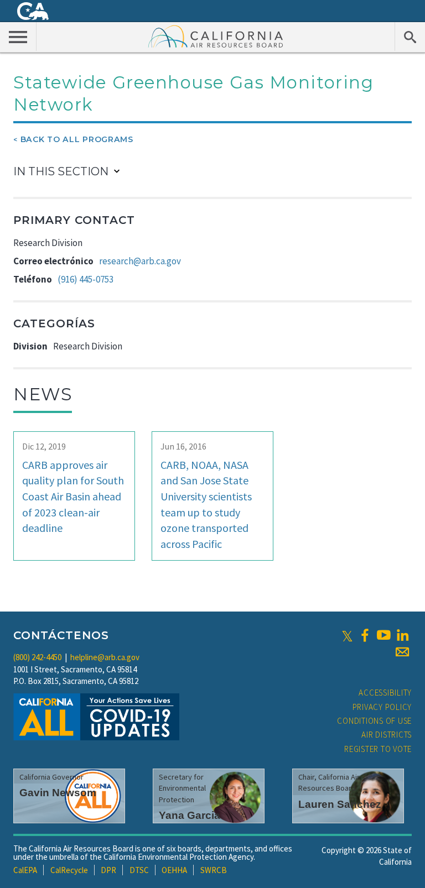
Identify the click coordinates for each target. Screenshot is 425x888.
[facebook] (364, 635)
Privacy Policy (382, 707)
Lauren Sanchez (339, 804)
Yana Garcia (189, 815)
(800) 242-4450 (37, 657)
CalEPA (25, 870)
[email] (402, 652)
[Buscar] (410, 36)
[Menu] (18, 36)
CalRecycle (69, 870)
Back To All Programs (76, 139)
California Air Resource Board (216, 36)
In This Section (60, 171)
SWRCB (213, 870)
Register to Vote (378, 749)
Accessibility (385, 692)
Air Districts (386, 734)
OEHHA (174, 870)
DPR (108, 870)
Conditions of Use (374, 720)
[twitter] (347, 635)
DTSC (139, 870)
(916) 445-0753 (85, 279)
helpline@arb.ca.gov (104, 657)
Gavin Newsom (57, 792)
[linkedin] (402, 635)
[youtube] (383, 635)
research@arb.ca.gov (140, 261)
